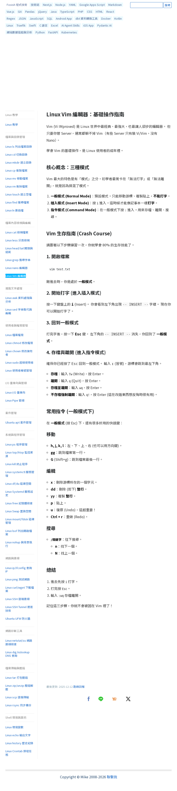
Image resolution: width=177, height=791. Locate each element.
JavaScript (36, 18)
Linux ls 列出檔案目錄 (18, 146)
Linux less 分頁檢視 (17, 240)
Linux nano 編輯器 (16, 268)
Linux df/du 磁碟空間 (18, 483)
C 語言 (43, 25)
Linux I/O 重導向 (15, 392)
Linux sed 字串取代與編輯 (18, 311)
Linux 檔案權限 (14, 335)
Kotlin (118, 18)
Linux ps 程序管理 (16, 444)
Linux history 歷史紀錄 (19, 743)
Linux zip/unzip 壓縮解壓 (19, 687)
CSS (89, 11)
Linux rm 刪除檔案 (16, 186)
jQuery (42, 11)
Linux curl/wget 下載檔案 (19, 589)
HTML (99, 11)
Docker (106, 18)
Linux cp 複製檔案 (16, 170)
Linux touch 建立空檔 (18, 194)
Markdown (115, 5)
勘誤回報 (79, 687)
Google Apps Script (92, 5)
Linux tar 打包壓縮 (16, 677)
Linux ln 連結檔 (14, 210)
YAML (72, 5)
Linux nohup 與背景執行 (18, 544)
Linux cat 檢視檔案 (16, 232)
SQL (49, 18)
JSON (22, 18)
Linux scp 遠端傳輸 (17, 697)
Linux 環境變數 (14, 727)
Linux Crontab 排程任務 (18, 753)
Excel (54, 25)
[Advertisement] (88, 74)
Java (54, 11)
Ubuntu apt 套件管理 (18, 422)
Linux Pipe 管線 (14, 400)
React (110, 11)
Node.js (60, 5)
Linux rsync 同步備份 (18, 705)
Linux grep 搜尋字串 (17, 260)
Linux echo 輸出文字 (18, 735)
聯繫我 (112, 776)
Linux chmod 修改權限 (19, 343)
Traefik (21, 25)
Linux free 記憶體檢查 (19, 503)
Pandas (30, 11)
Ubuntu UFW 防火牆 (17, 618)
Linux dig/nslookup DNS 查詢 (17, 654)
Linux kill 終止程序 (16, 464)
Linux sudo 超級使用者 (19, 362)
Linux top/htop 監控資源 (19, 454)
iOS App (88, 25)
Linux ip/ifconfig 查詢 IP (18, 570)
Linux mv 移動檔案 (16, 178)
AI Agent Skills (71, 25)
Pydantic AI (104, 25)
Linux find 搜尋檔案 (17, 202)
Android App (64, 18)
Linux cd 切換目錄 (16, 154)
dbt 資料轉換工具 (87, 18)
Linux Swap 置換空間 (18, 511)
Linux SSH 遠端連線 (17, 599)
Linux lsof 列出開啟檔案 (18, 532)
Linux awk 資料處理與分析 (18, 299)
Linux (10, 25)
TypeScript (67, 11)
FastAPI (53, 32)
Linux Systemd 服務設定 (19, 493)
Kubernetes (69, 32)
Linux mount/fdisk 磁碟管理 (19, 521)
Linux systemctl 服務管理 (19, 474)
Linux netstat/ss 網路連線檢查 (18, 642)
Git (20, 11)
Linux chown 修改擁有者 (19, 353)
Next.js (47, 5)
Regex (11, 18)
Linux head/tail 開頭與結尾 (19, 250)
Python (40, 32)
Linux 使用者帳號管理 (18, 370)
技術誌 (35, 5)
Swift (32, 25)
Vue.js (10, 11)
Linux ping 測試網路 (17, 579)
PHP (80, 11)
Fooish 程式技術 (17, 5)
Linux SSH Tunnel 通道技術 (19, 609)
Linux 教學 (11, 124)
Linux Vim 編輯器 (15, 276)
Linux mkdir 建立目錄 (18, 162)
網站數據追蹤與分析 (19, 32)
